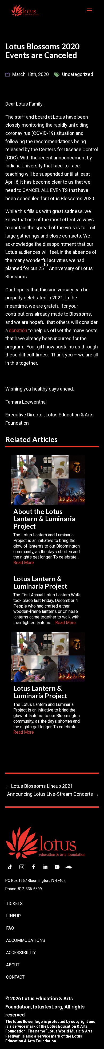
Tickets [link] (14, 903)
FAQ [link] (10, 928)
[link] (25, 10)
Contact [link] (15, 977)
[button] (89, 13)
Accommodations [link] (25, 940)
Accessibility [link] (21, 952)
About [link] (12, 964)
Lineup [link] (13, 915)
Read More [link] (23, 562)
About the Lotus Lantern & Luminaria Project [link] (44, 518)
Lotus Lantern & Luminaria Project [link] (40, 582)
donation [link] (18, 330)
